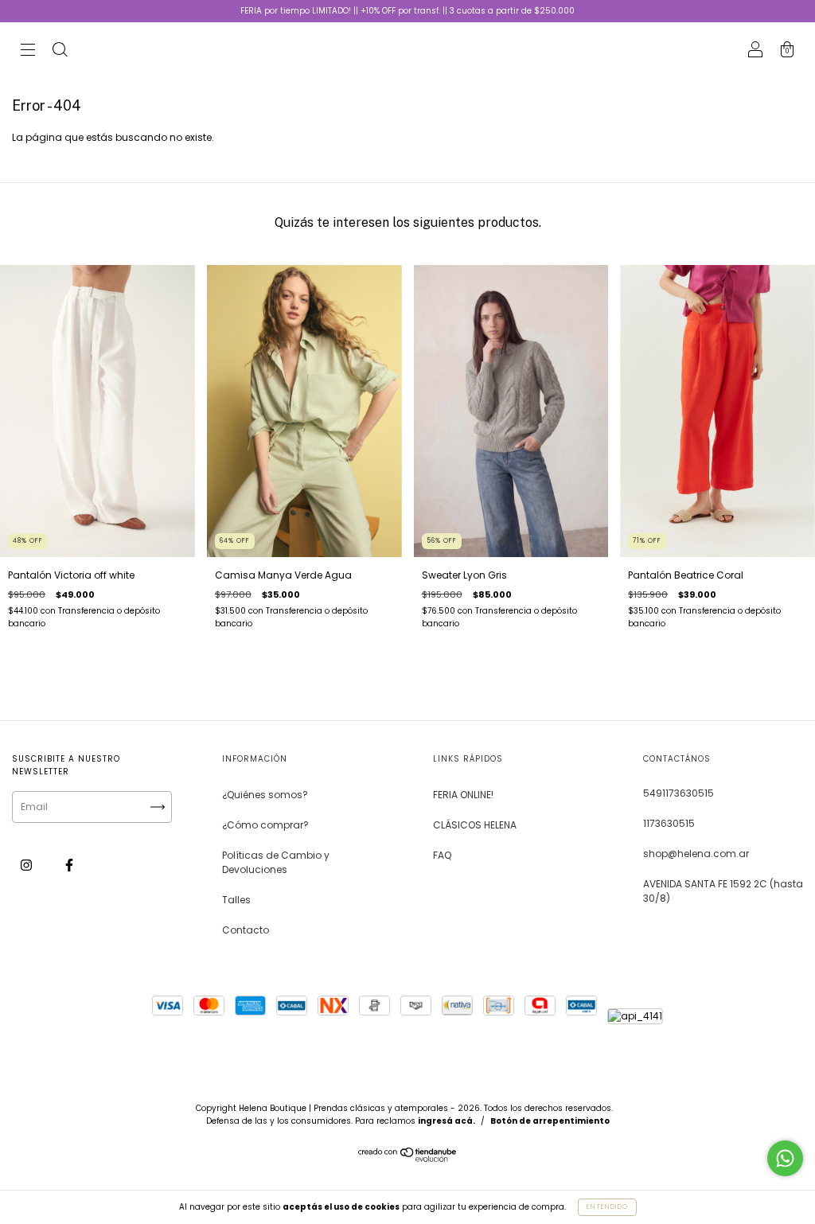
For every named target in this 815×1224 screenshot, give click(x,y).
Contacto (245, 930)
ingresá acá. (446, 1121)
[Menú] (28, 51)
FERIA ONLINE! (463, 794)
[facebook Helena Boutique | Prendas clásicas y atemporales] (69, 864)
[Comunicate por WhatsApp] (785, 1158)
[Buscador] (60, 51)
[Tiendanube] (408, 1158)
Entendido (607, 1207)
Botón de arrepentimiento (550, 1121)
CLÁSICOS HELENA (475, 825)
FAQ (442, 855)
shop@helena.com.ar (696, 853)
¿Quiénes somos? (265, 794)
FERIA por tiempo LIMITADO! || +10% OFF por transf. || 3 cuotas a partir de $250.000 (407, 11)
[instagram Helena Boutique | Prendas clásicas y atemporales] (27, 864)
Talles (236, 899)
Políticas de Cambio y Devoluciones (276, 862)
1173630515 (669, 823)
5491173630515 (678, 793)
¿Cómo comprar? (265, 825)
